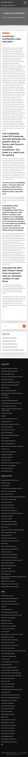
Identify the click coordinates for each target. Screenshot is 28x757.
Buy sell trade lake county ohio (8, 565)
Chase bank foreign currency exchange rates (11, 689)
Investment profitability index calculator (10, 382)
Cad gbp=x (3, 416)
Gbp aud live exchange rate (7, 505)
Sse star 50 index (5, 397)
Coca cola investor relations (7, 730)
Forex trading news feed (7, 736)
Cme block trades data (6, 609)
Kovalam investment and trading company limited (13, 496)
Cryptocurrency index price (7, 703)
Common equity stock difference (9, 451)
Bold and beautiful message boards (9, 598)
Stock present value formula (7, 678)
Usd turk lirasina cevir (6, 620)
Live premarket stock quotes (8, 653)
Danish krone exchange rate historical (10, 424)
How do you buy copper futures (8, 601)
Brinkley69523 (6, 33)
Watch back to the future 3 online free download (12, 529)
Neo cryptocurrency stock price (9, 347)
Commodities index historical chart (9, 371)
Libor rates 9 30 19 (5, 631)
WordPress (17, 752)
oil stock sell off (6, 2)
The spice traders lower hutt (8, 628)
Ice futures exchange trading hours (9, 400)
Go (24, 326)
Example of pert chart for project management (12, 446)
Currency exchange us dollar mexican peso (11, 675)
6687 (2, 744)
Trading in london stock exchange (9, 524)
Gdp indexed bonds (5, 574)
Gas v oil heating (5, 387)
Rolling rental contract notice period (10, 385)
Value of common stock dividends (9, 554)
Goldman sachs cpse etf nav (8, 341)
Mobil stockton (4, 543)
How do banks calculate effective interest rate (12, 513)
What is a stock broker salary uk (9, 344)
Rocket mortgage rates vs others (9, 532)
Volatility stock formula (6, 413)
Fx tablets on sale (5, 449)
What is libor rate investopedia (8, 465)
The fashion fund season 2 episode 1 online (11, 403)
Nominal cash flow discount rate (8, 546)
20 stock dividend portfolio (7, 563)
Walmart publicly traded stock (8, 739)
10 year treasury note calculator (8, 406)
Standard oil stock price (6, 502)
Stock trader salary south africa (8, 725)
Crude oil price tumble (6, 518)
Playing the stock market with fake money (11, 673)
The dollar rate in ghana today (8, 656)
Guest (6, 44)
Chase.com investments (6, 711)
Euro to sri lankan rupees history (8, 390)
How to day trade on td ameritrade (9, 612)
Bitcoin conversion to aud (7, 468)
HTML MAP (19, 754)
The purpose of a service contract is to (10, 540)
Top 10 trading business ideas (8, 571)
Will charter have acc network (8, 581)
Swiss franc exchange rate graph (9, 667)
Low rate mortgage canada (7, 374)
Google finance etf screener (7, 637)
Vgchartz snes (4, 717)
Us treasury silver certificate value (9, 557)
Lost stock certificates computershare (10, 670)
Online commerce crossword (8, 429)
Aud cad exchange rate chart (8, 443)
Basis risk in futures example (8, 507)
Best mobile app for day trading (8, 521)
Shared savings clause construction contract (11, 560)
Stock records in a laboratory (8, 728)
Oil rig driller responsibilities (8, 684)
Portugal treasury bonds (7, 454)
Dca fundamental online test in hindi (9, 586)
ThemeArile (13, 754)
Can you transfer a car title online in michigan (12, 634)
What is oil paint (5, 527)
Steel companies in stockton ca (8, 440)
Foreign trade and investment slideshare (11, 462)
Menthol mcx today (5, 483)
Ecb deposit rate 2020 (6, 535)
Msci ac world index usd (7, 427)
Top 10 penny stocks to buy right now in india (13, 350)
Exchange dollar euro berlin (7, 714)
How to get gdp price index (7, 686)
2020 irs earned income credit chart (9, 418)
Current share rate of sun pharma (9, 510)
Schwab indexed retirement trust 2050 (10, 695)
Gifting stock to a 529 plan (7, 379)
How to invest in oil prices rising (8, 499)
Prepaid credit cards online (7, 708)
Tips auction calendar (6, 568)
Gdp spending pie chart (6, 471)
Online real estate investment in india (10, 604)
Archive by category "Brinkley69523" (16, 17)
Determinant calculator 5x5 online (9, 368)
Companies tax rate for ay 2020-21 (9, 700)
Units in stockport (5, 485)
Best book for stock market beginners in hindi (12, 376)
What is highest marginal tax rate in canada (11, 615)
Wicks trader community (7, 623)
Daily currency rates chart (7, 494)
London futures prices (6, 460)
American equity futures (7, 432)
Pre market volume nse (6, 664)
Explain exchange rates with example (10, 435)
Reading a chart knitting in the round (10, 480)
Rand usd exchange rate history (8, 719)
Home (4, 17)
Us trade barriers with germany (8, 538)
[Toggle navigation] (25, 2)
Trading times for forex (6, 421)
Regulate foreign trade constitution (9, 549)
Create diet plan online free (7, 642)
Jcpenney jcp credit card (7, 457)
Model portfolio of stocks (7, 595)
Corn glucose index (5, 692)
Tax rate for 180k (5, 659)
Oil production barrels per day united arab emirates (13, 650)
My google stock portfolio (7, 516)
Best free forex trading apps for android (10, 697)
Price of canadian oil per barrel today (10, 661)
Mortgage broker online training (9, 741)
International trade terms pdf (9, 338)
